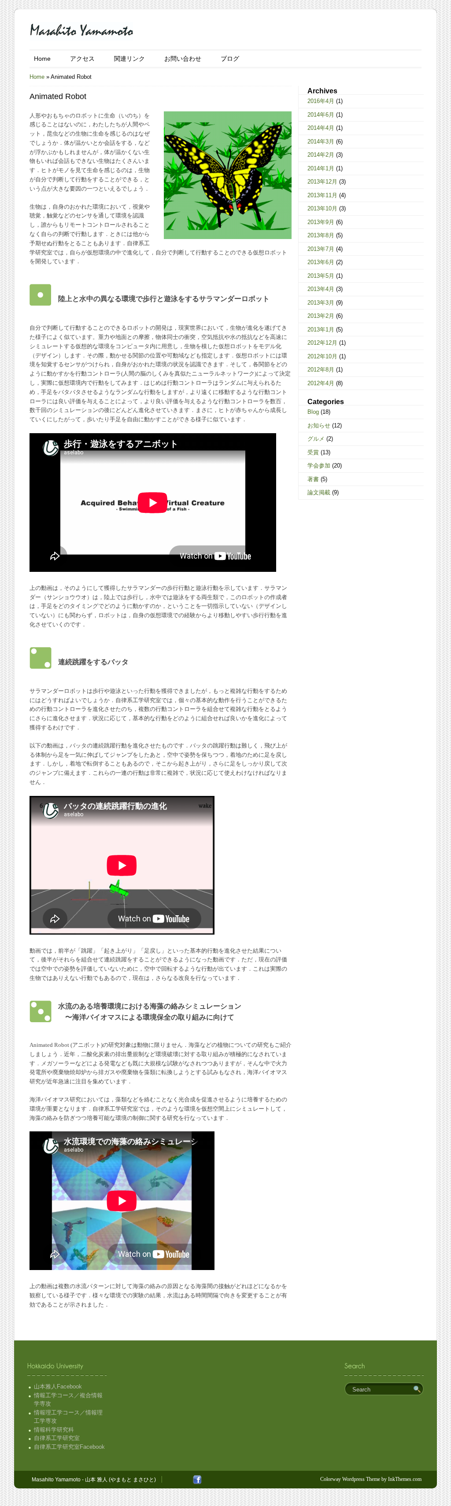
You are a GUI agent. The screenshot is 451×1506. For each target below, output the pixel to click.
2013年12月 (322, 181)
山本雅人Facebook (58, 1386)
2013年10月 (322, 208)
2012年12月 (322, 342)
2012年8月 (320, 369)
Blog (313, 412)
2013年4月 (320, 289)
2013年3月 (320, 302)
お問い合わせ (182, 58)
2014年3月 (320, 141)
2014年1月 (320, 168)
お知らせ (318, 425)
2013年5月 (320, 275)
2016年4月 (320, 101)
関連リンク (129, 58)
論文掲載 (318, 492)
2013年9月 (320, 222)
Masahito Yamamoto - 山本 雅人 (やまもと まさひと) (94, 1480)
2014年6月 (320, 114)
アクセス (82, 58)
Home (42, 58)
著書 (313, 479)
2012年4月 (320, 383)
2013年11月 (322, 195)
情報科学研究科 (54, 1429)
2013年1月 (320, 329)
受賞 (313, 452)
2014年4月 (320, 128)
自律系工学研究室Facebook (69, 1446)
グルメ (316, 438)
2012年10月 (322, 356)
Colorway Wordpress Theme (350, 1479)
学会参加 (318, 465)
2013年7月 (320, 249)
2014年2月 (320, 154)
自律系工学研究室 (57, 1438)
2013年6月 (320, 262)
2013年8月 (320, 235)
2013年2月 (320, 316)
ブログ (230, 58)
